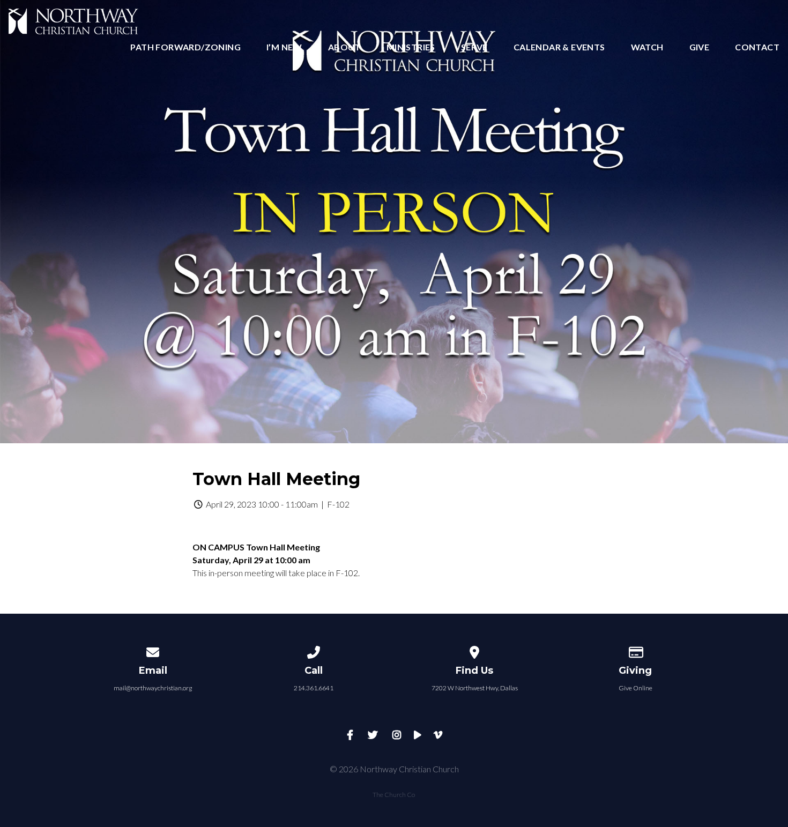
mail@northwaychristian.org (153, 688)
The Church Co (394, 795)
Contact (757, 47)
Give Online (635, 688)
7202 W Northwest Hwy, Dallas (475, 688)
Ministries (410, 47)
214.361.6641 (313, 688)
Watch (647, 47)
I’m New (284, 47)
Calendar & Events (559, 47)
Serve (474, 47)
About (344, 47)
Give (699, 47)
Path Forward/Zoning (185, 47)
